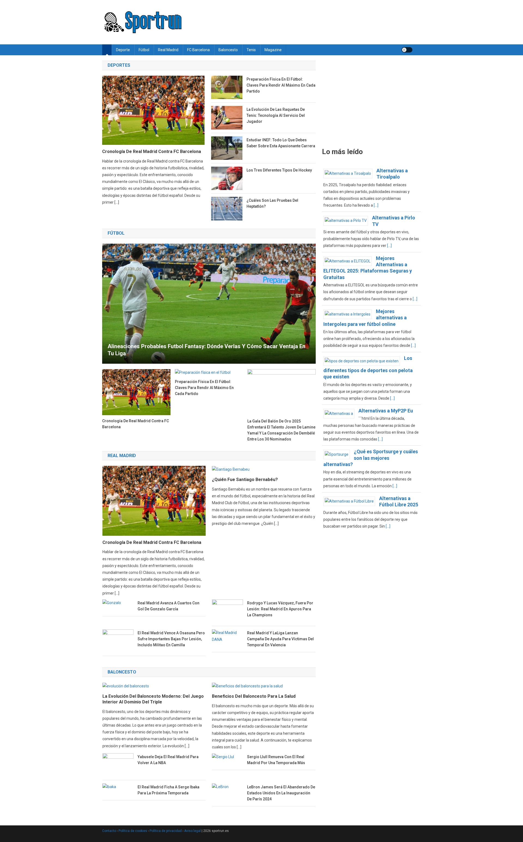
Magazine (273, 50)
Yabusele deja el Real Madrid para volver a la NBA (168, 760)
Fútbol (144, 50)
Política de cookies (132, 831)
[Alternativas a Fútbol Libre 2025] (351, 501)
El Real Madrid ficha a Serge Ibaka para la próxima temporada (168, 790)
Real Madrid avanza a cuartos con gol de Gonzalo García (168, 606)
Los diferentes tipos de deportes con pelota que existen (368, 367)
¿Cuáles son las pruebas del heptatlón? (272, 203)
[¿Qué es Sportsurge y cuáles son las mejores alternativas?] (338, 454)
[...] (376, 205)
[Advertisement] (371, 101)
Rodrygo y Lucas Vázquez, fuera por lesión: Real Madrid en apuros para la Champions (280, 609)
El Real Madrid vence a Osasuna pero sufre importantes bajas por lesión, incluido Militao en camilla (171, 639)
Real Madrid (168, 50)
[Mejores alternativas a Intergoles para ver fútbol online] (349, 314)
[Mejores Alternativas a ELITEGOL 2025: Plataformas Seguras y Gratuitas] (349, 261)
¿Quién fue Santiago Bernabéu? (245, 479)
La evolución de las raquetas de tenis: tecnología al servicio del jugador (276, 115)
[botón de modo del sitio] (407, 50)
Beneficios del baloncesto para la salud (254, 696)
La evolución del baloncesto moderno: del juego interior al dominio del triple (153, 699)
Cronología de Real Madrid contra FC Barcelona (151, 151)
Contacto (109, 831)
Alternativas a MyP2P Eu (385, 411)
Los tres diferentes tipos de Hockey (279, 170)
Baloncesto (228, 50)
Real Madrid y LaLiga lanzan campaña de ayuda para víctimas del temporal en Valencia (280, 639)
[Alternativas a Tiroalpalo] (349, 173)
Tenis (251, 50)
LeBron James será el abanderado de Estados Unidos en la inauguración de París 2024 (281, 793)
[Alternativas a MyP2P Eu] (340, 413)
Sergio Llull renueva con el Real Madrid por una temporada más (276, 760)
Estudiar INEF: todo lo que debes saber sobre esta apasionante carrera (281, 143)
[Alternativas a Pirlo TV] (347, 220)
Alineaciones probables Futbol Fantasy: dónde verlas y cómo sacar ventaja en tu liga (206, 350)
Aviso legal (192, 831)
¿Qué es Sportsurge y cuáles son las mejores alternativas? (370, 458)
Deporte (123, 50)
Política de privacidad (166, 831)
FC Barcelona (198, 50)
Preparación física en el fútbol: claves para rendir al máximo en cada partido (281, 85)
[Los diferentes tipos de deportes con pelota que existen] (363, 361)
